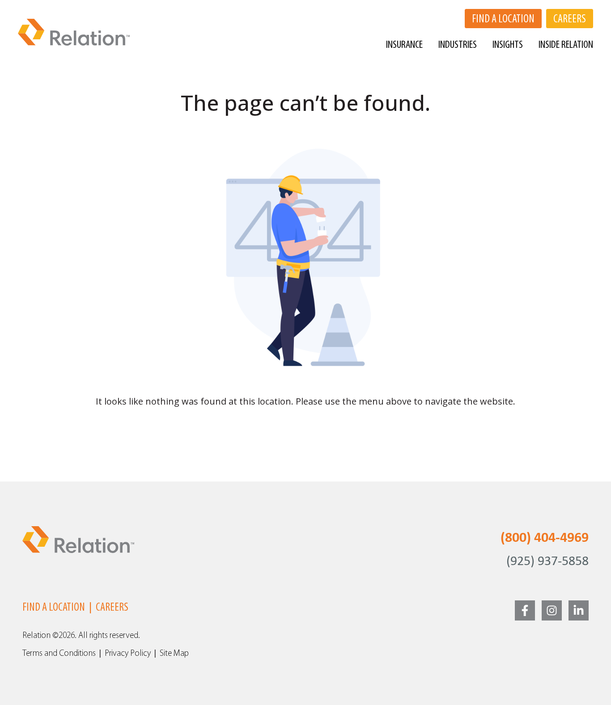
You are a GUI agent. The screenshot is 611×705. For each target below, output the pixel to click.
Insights (507, 45)
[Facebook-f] (525, 610)
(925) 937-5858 (547, 562)
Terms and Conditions (59, 654)
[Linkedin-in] (579, 610)
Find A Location (53, 607)
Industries (457, 45)
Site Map (174, 654)
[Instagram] (552, 610)
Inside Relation (566, 45)
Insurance (404, 45)
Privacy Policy (128, 654)
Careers (112, 607)
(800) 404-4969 (545, 538)
